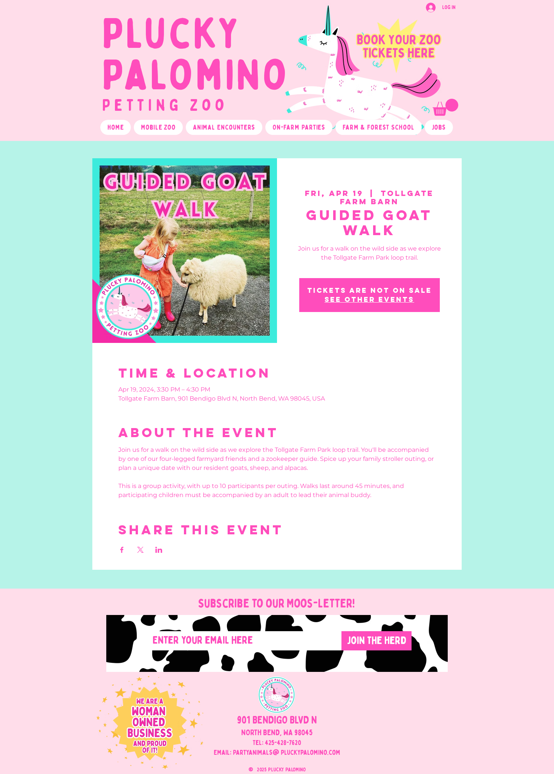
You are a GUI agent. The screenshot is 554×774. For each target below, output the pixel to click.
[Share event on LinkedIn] (158, 550)
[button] (445, 107)
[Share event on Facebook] (121, 550)
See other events (369, 299)
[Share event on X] (140, 550)
